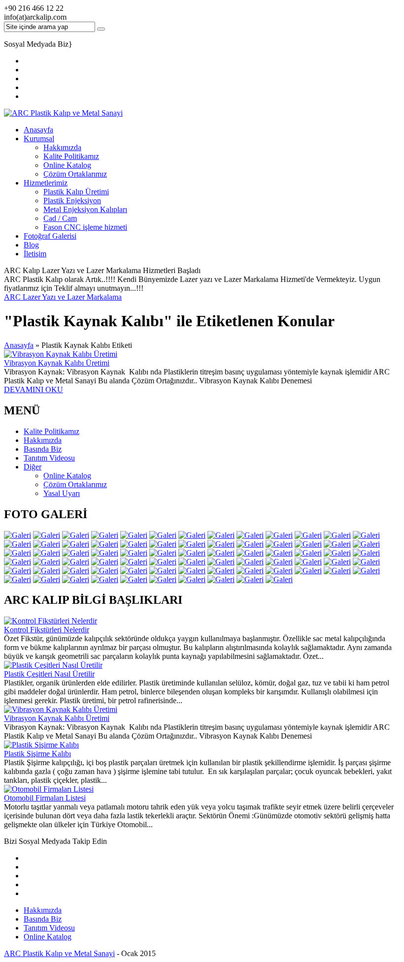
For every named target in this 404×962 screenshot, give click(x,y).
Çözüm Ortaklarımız (75, 174)
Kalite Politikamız (71, 156)
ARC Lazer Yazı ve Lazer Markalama (63, 297)
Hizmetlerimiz (45, 183)
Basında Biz (43, 919)
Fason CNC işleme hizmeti (85, 227)
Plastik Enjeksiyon (72, 200)
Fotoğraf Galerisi (50, 236)
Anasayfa (38, 129)
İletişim (35, 253)
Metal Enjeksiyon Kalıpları (85, 209)
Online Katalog (67, 165)
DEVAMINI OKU (33, 389)
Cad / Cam (60, 218)
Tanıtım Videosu (49, 928)
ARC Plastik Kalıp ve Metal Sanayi (59, 953)
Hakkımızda (62, 147)
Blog (31, 245)
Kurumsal (39, 138)
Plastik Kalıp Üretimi (76, 191)
